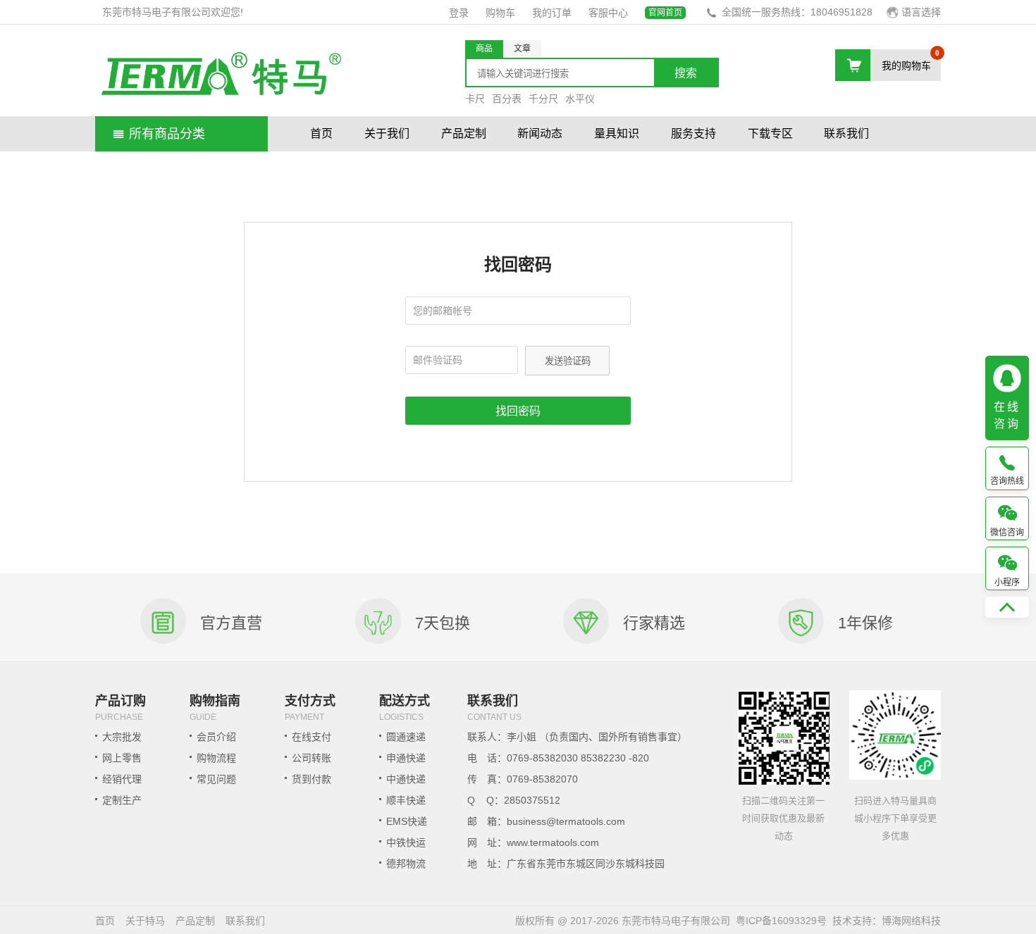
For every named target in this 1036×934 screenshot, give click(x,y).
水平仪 (580, 98)
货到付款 (311, 779)
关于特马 (145, 920)
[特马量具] (220, 76)
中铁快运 (406, 842)
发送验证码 (568, 361)
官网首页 (665, 13)
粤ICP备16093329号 (781, 920)
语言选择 (921, 12)
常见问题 (216, 779)
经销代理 (122, 779)
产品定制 (463, 133)
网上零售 (122, 758)
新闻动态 (539, 133)
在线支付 (311, 736)
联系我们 (846, 133)
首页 (321, 133)
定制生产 (122, 800)
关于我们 (386, 133)
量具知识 (616, 133)
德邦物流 (406, 863)
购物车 (500, 12)
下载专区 (770, 133)
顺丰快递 (406, 800)
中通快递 (406, 779)
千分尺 (543, 98)
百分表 (507, 98)
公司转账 (311, 758)
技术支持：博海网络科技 (886, 920)
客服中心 (608, 12)
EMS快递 (406, 821)
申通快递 (406, 758)
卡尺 (475, 98)
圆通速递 (406, 736)
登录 (459, 12)
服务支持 (693, 133)
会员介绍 (216, 736)
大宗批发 (122, 736)
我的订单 (552, 12)
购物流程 (216, 758)
